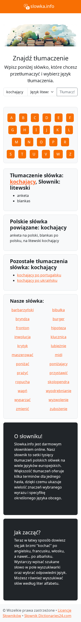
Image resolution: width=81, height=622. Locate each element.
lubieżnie (58, 345)
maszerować (22, 354)
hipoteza (58, 327)
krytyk (22, 345)
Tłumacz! (67, 91)
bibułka (58, 309)
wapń (22, 390)
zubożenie (58, 408)
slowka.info (42, 6)
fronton (22, 327)
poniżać (22, 363)
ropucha (22, 381)
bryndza (22, 318)
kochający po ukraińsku (37, 280)
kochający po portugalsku (39, 275)
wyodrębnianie (58, 390)
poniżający (59, 363)
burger (59, 318)
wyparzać (22, 399)
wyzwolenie (58, 399)
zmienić (22, 408)
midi (58, 354)
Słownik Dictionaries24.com (47, 615)
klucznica (58, 336)
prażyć (22, 372)
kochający (23, 181)
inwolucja (22, 336)
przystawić (59, 372)
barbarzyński (22, 309)
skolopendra (58, 381)
